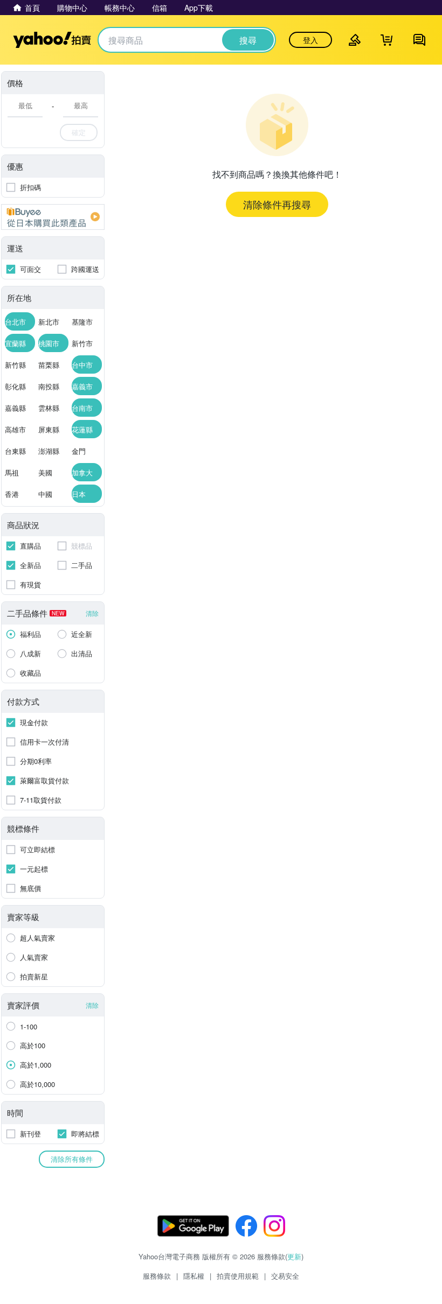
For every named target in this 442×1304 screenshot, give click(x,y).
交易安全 (285, 1276)
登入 (310, 39)
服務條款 (157, 1276)
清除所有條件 (72, 1159)
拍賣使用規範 (238, 1276)
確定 (79, 132)
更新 (294, 1256)
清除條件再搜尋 (277, 204)
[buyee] (53, 217)
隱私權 (193, 1276)
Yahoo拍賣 (52, 40)
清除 (92, 613)
